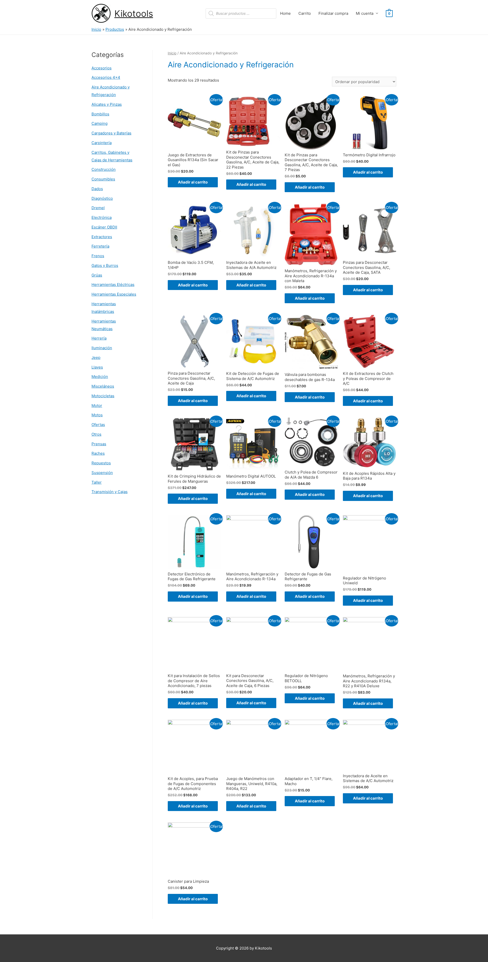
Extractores (102, 236)
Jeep (96, 357)
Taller (97, 482)
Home (285, 13)
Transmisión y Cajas (110, 491)
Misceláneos (103, 386)
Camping (100, 123)
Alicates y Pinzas (107, 104)
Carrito (304, 13)
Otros (96, 434)
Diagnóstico (102, 198)
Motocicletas (103, 395)
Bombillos (100, 114)
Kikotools (133, 13)
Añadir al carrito (193, 182)
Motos (97, 415)
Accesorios (102, 68)
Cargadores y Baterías (111, 133)
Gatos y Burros (105, 265)
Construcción (104, 169)
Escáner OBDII (104, 227)
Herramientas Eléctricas (113, 284)
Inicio (172, 53)
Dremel (98, 207)
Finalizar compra (333, 13)
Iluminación (102, 347)
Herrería (99, 338)
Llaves (97, 367)
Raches (98, 453)
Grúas (97, 275)
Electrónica (102, 217)
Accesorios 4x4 (106, 77)
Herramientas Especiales (114, 294)
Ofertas (98, 424)
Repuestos (101, 463)
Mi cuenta (364, 13)
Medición (100, 376)
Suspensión (102, 472)
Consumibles (103, 179)
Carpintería (102, 142)
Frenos (98, 255)
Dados (97, 188)
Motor (97, 405)
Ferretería (100, 246)
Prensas (99, 443)
